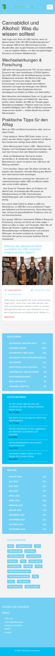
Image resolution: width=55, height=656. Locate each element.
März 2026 (27, 500)
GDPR (7, 628)
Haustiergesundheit (27, 376)
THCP (38, 566)
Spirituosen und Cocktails (27, 367)
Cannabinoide (24, 546)
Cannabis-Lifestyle (27, 386)
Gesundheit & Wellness (27, 352)
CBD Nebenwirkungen (19, 571)
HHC (37, 546)
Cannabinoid (34, 556)
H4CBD (28, 566)
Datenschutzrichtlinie (13, 625)
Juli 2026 (27, 481)
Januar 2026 (27, 510)
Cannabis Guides (27, 348)
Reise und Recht (27, 381)
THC (23, 561)
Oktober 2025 (27, 524)
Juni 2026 (27, 486)
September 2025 (27, 529)
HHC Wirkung (15, 586)
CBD (11, 546)
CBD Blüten (23, 581)
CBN (35, 576)
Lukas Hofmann (14, 290)
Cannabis (30, 551)
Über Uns (9, 618)
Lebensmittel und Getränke (27, 372)
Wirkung (12, 561)
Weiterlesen (9, 317)
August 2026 (27, 476)
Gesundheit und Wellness (27, 343)
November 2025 (27, 519)
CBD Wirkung (15, 551)
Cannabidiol (14, 566)
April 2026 (27, 495)
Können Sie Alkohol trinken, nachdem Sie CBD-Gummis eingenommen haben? (23, 249)
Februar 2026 (27, 505)
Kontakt (8, 632)
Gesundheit (27, 362)
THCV (11, 581)
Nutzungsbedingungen (14, 622)
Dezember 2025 (27, 514)
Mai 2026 (27, 491)
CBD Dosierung (16, 556)
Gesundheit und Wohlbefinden (27, 357)
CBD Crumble (32, 586)
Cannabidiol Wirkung (18, 576)
